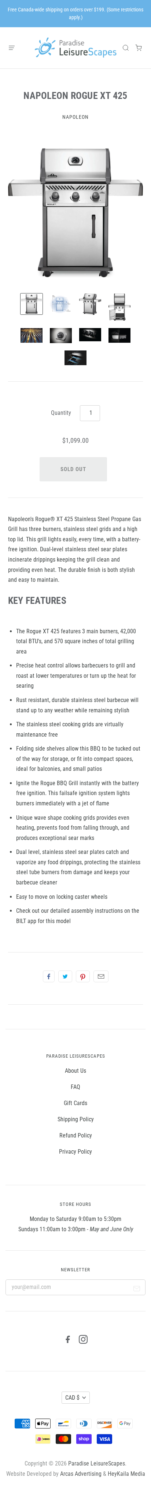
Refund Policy (75, 1135)
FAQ (75, 1086)
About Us (75, 1070)
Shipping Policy (76, 1119)
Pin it (83, 976)
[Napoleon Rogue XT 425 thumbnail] (32, 303)
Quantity (61, 412)
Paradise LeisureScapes (96, 1463)
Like (49, 976)
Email (100, 976)
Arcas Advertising (81, 1473)
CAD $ (72, 1397)
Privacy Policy (75, 1151)
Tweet (65, 976)
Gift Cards (75, 1103)
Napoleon (75, 117)
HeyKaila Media (126, 1473)
